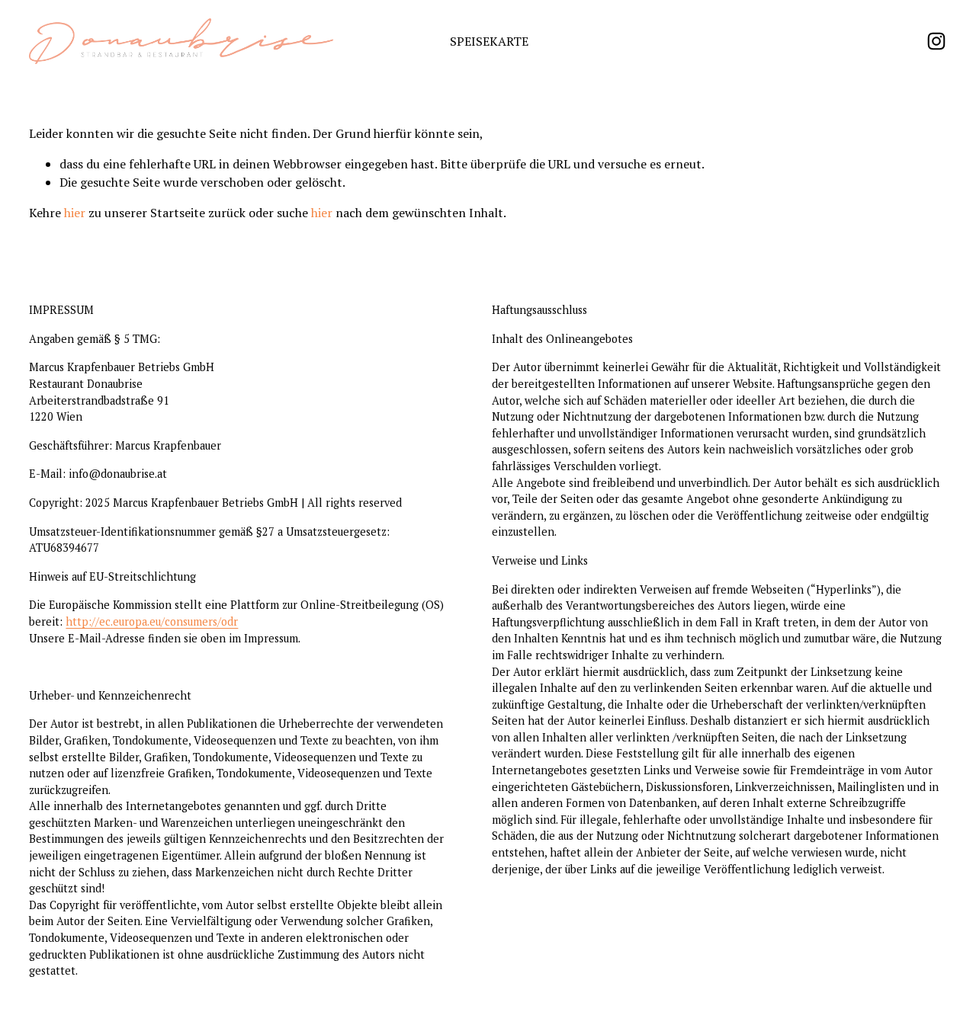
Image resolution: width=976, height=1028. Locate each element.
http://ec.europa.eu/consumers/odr (152, 621)
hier (74, 212)
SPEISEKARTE (489, 41)
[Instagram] (936, 41)
